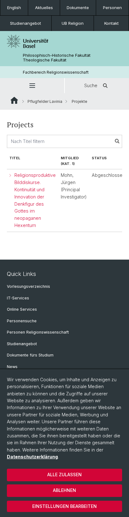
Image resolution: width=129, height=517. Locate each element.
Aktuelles (44, 7)
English (14, 7)
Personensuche (22, 321)
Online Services (22, 309)
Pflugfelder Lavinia (45, 101)
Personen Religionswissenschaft (38, 332)
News (12, 366)
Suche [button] (90, 85)
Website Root (14, 100)
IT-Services (18, 298)
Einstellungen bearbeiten (64, 506)
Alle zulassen (64, 474)
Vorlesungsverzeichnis (28, 286)
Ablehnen (64, 490)
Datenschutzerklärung (32, 456)
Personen (112, 7)
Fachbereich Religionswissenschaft (56, 72)
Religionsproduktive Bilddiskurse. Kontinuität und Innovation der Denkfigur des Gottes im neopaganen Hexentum (35, 200)
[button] (32, 85)
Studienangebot (25, 23)
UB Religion (73, 23)
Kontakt (111, 23)
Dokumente (78, 7)
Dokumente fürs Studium (30, 355)
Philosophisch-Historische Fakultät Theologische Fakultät (56, 57)
